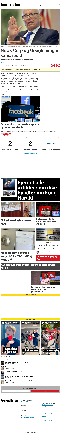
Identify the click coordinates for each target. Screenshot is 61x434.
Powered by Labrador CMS (30, 432)
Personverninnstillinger (48, 420)
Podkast (29, 5)
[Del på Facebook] (52, 65)
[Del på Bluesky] (59, 65)
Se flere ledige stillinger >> (30, 153)
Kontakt (45, 5)
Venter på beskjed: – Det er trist (13, 371)
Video (23, 5)
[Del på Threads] (57, 65)
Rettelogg (44, 416)
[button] (2, 137)
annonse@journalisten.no (27, 417)
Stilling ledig (37, 5)
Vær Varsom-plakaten (47, 405)
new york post (52, 131)
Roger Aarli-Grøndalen (27, 402)
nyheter (39, 131)
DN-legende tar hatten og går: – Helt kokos (16, 362)
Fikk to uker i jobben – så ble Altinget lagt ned (17, 366)
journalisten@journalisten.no (28, 412)
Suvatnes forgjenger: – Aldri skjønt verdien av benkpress (20, 381)
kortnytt (14, 131)
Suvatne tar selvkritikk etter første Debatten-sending (19, 376)
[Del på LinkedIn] (54, 65)
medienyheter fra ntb (6, 131)
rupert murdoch (21, 131)
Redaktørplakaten (48, 406)
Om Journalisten (46, 410)
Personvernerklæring (47, 413)
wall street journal (31, 131)
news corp (45, 131)
